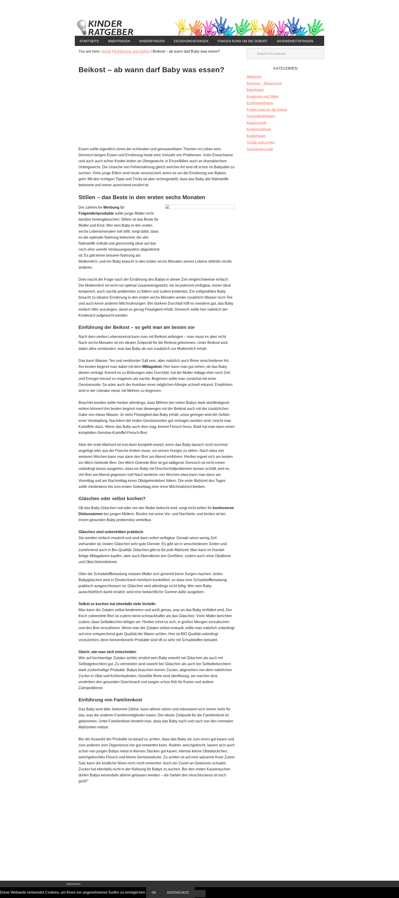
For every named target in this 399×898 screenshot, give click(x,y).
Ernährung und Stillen (263, 96)
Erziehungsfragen (191, 41)
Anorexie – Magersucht (264, 83)
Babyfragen (119, 41)
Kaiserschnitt (256, 123)
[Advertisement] (157, 113)
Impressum (73, 884)
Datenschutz (178, 892)
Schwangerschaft (260, 149)
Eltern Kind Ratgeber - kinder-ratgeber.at (199, 26)
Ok (154, 892)
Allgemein (254, 76)
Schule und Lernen (261, 142)
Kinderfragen (152, 41)
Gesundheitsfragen (295, 41)
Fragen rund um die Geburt (243, 41)
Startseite (89, 41)
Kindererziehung (259, 129)
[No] (200, 893)
